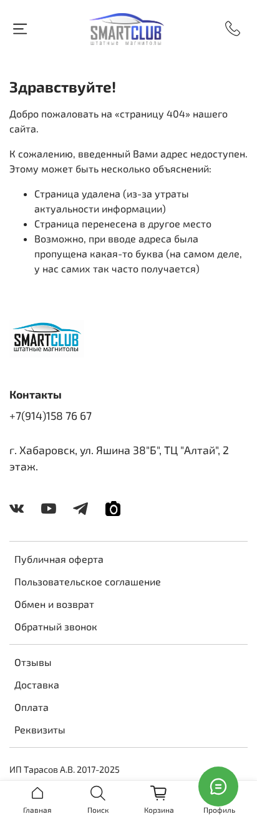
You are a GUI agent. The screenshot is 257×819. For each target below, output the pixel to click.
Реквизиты (39, 729)
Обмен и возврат (54, 604)
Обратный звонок (55, 626)
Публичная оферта (59, 559)
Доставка (36, 684)
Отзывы (33, 662)
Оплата (31, 707)
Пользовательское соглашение (87, 581)
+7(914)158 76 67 (50, 415)
